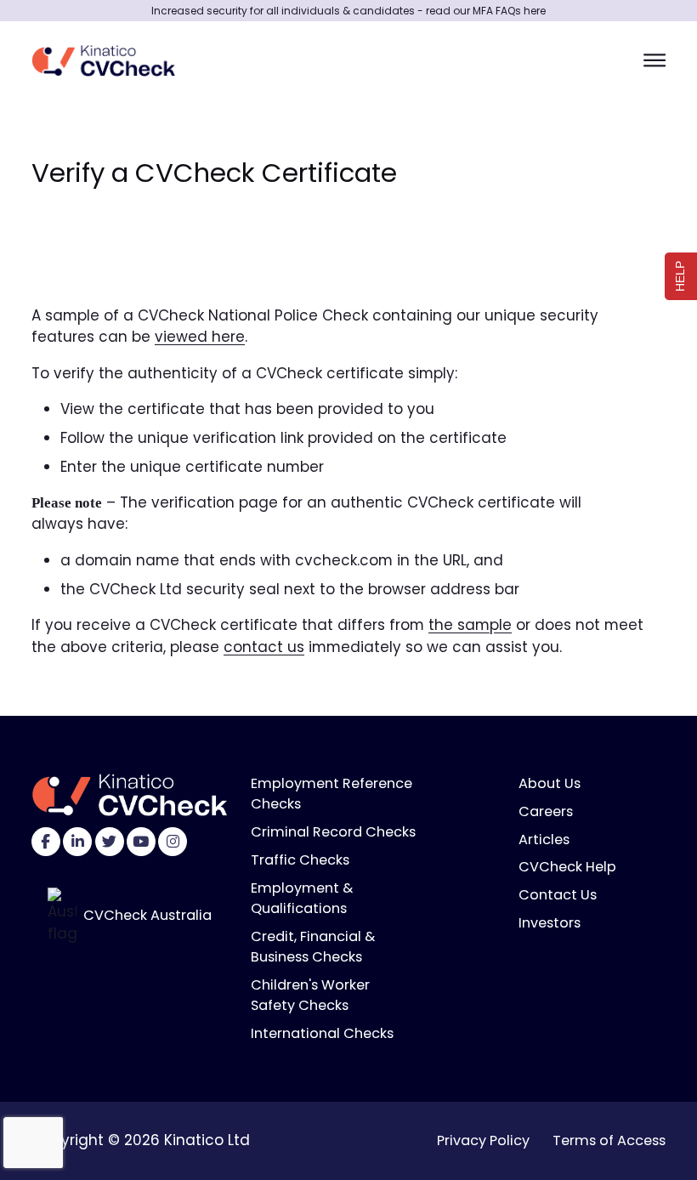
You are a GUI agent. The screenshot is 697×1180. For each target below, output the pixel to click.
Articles (544, 839)
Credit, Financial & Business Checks (313, 947)
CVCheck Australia (147, 915)
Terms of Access (609, 1140)
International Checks (322, 1033)
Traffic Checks (300, 860)
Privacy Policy (483, 1140)
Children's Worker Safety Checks (310, 995)
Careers (545, 811)
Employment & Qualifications (302, 898)
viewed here (200, 336)
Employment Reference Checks (331, 794)
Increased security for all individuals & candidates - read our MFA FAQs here (348, 10)
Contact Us (557, 895)
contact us (264, 647)
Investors (549, 923)
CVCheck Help (567, 866)
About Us (549, 783)
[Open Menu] (654, 60)
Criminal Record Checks (333, 832)
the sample (470, 625)
